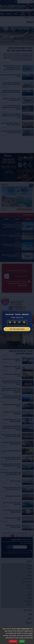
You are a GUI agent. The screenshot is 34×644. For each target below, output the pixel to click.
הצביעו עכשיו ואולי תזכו (17, 329)
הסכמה (22, 641)
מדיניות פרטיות (13, 641)
